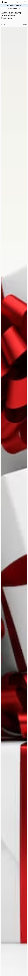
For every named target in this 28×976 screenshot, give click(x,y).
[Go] (17, 2)
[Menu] (25, 2)
